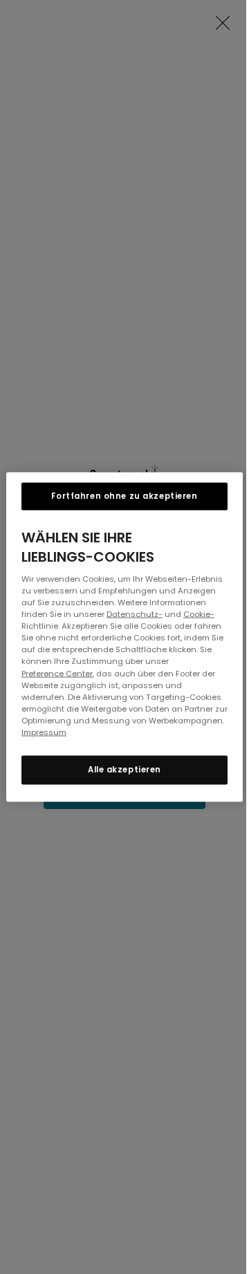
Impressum (43, 731)
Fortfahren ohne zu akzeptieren (124, 496)
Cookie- (198, 614)
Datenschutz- (135, 614)
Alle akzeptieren (124, 768)
